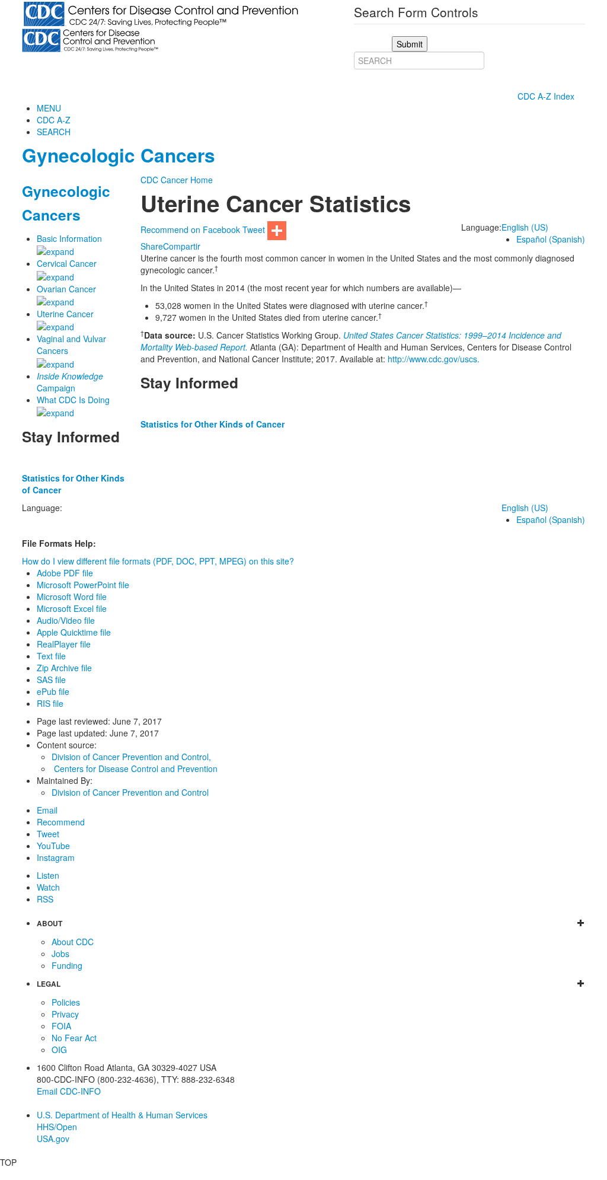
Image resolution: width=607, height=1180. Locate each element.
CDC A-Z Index (547, 96)
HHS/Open (57, 1127)
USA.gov (53, 1138)
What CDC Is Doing (73, 400)
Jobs (60, 953)
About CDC (73, 942)
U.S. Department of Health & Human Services (122, 1115)
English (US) (524, 227)
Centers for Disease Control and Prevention (136, 768)
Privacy (65, 1014)
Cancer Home (187, 180)
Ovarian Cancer (66, 289)
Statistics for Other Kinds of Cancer (212, 424)
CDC (149, 180)
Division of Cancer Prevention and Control (130, 792)
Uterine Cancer (65, 314)
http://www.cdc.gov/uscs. (434, 359)
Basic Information (69, 238)
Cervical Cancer (67, 263)
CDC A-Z (54, 120)
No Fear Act (74, 1038)
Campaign (70, 382)
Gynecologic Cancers (118, 155)
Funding (67, 965)
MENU (49, 108)
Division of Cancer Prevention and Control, (131, 757)
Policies (66, 1002)
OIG (59, 1049)
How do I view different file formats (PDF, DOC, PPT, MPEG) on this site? (158, 561)
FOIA (61, 1026)
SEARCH (54, 132)
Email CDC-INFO (69, 1091)
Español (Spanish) (550, 239)
